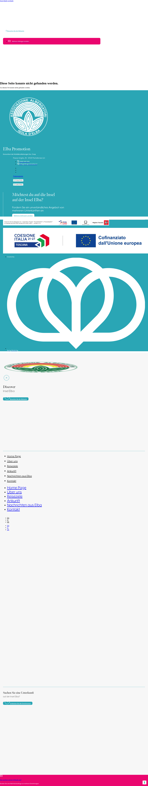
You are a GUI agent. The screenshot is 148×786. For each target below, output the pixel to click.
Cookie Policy (18, 184)
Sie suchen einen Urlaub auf (10, 780)
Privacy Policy (19, 180)
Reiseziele (12, 466)
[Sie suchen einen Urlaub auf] (1, 776)
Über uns (12, 461)
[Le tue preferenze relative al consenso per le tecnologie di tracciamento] (144, 782)
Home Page (14, 456)
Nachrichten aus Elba (19, 476)
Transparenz (18, 176)
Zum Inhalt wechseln (6, 1)
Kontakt (11, 481)
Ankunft (11, 471)
